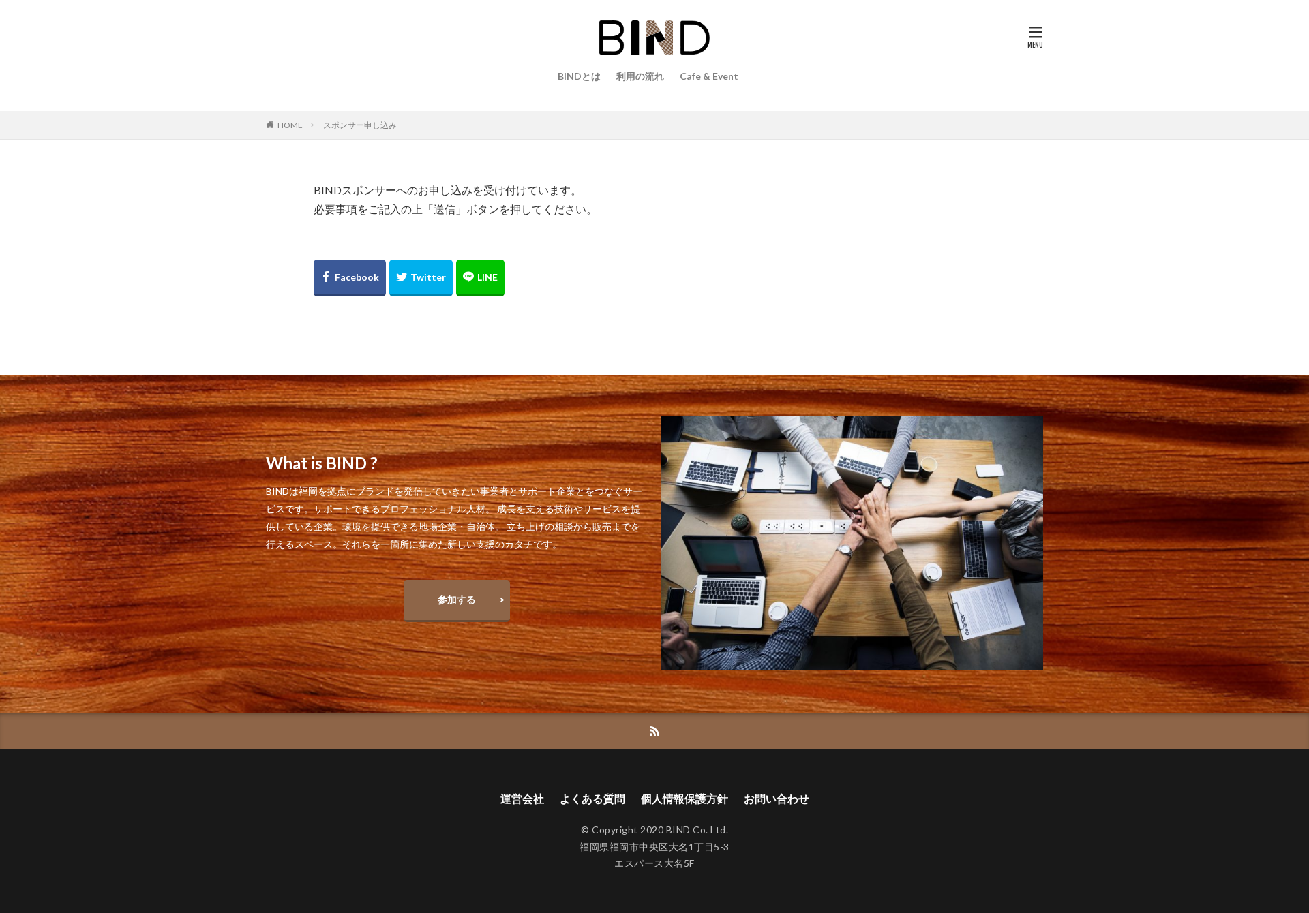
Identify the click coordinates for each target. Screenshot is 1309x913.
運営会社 (522, 798)
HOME (290, 125)
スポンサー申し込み (360, 125)
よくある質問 (592, 798)
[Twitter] (421, 278)
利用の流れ (640, 76)
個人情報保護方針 (684, 798)
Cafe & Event (709, 76)
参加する (457, 599)
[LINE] (480, 278)
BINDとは (579, 76)
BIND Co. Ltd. (697, 829)
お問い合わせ (776, 798)
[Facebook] (350, 278)
